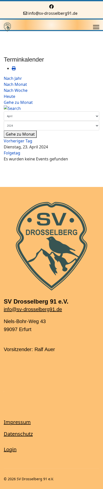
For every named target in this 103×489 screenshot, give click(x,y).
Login (10, 449)
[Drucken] (14, 68)
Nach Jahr (13, 78)
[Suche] (51, 108)
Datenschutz (18, 433)
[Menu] (96, 27)
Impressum (17, 422)
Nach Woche (16, 90)
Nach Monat (15, 84)
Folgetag (12, 153)
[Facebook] (51, 7)
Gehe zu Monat (18, 102)
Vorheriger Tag (18, 141)
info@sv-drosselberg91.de (53, 13)
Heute (9, 96)
